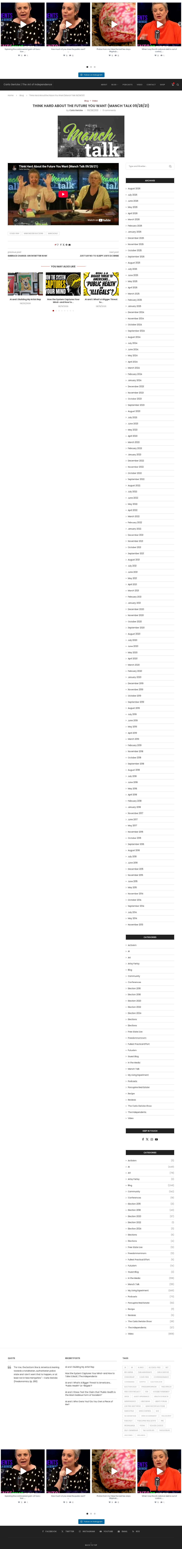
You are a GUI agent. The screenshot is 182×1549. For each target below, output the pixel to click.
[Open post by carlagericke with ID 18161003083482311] (114, 24)
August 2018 (134, 770)
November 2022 (136, 467)
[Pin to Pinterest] (66, 244)
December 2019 (135, 683)
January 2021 (134, 603)
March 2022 (133, 516)
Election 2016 (134, 988)
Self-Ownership (131, 1430)
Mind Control (145, 1411)
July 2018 (132, 776)
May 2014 (132, 918)
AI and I (141, 1367)
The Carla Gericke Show (140, 1106)
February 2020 (135, 671)
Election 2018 (134, 994)
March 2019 (133, 739)
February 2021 (134, 596)
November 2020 (136, 615)
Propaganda (129, 1425)
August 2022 (134, 485)
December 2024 (136, 312)
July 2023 (132, 417)
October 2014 (134, 900)
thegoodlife (164, 1430)
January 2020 (134, 677)
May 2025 (132, 281)
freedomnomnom (148, 1387)
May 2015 (132, 887)
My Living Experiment (138, 1075)
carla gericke (163, 1372)
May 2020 (132, 652)
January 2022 (134, 528)
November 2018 (135, 751)
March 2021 (133, 590)
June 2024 (133, 349)
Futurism (132, 1050)
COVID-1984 (14, 233)
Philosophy (166, 1416)
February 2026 (135, 225)
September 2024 (136, 331)
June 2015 (132, 881)
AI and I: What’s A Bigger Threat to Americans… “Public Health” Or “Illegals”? (88, 1384)
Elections (132, 1019)
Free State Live (135, 1031)
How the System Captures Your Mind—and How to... (63, 301)
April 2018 (132, 794)
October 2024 (135, 324)
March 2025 (133, 293)
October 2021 (134, 547)
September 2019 (136, 702)
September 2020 (136, 627)
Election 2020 (134, 1001)
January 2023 (134, 454)
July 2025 (132, 269)
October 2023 (135, 399)
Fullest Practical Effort (139, 1044)
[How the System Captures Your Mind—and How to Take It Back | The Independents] (63, 284)
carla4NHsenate (145, 1372)
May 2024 (133, 355)
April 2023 (132, 436)
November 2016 (135, 832)
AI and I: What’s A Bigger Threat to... (101, 301)
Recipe (131, 1093)
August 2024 (134, 337)
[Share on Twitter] (64, 244)
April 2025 (132, 287)
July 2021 (132, 566)
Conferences (134, 982)
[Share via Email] (70, 244)
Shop (162, 84)
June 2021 (132, 572)
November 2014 (135, 893)
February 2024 (135, 374)
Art (129, 957)
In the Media (134, 1062)
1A (125, 1367)
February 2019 (134, 745)
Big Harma (128, 1372)
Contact (151, 84)
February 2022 (135, 522)
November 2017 (135, 813)
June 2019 (133, 720)
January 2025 (134, 306)
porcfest (128, 1421)
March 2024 (134, 368)
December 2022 (136, 460)
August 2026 (134, 188)
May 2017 (132, 825)
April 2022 (132, 510)
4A (132, 1367)
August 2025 (134, 262)
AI (129, 951)
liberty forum (161, 1401)
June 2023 (133, 423)
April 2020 (132, 658)
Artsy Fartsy (133, 963)
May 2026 (132, 207)
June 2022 (133, 498)
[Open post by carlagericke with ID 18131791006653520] (68, 24)
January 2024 (134, 380)
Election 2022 (134, 1007)
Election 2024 (134, 1013)
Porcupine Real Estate (138, 1087)
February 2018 (134, 801)
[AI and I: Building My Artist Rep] (25, 284)
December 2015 (135, 869)
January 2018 (134, 807)
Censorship (129, 1377)
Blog (113, 84)
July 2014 (132, 912)
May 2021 (132, 578)
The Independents (137, 1112)
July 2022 (132, 491)
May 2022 (132, 504)
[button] (11, 291)
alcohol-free (155, 1367)
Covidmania (129, 1382)
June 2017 (133, 819)
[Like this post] (58, 244)
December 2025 (136, 238)
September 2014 (136, 906)
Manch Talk (133, 1069)
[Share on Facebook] (60, 244)
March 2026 (134, 219)
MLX (157, 1411)
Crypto (142, 1382)
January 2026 (134, 232)
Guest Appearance (141, 1396)
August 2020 (134, 634)
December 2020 (136, 609)
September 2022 (136, 479)
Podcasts (128, 84)
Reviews (132, 1100)
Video (139, 84)
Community (134, 976)
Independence (130, 1401)
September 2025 (136, 256)
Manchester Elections (33, 233)
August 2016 (134, 850)
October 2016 (134, 838)
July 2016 (132, 856)
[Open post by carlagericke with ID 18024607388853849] (159, 24)
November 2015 (135, 875)
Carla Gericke (76, 110)
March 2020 (134, 665)
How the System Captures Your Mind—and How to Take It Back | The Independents (90, 1375)
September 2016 (136, 844)
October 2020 (135, 621)
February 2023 (135, 448)
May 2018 (132, 788)
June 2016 (133, 862)
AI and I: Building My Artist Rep (25, 299)
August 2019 (134, 708)
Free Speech (166, 1387)
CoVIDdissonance (161, 1377)
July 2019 (132, 714)
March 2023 (133, 442)
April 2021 (132, 584)
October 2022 (135, 473)
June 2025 (133, 275)
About (104, 84)
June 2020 (133, 646)
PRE (162, 1421)
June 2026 (133, 201)
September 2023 (136, 405)
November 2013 (135, 924)
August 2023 (134, 411)
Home (11, 95)
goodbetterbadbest (161, 1392)
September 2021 (136, 553)
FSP (146, 1392)
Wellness (141, 1435)
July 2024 (132, 343)
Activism (132, 945)
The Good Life (148, 1430)
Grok (126, 1396)
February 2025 (135, 300)
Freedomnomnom (137, 1038)
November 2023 (136, 392)
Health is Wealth (161, 1396)
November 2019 (135, 689)
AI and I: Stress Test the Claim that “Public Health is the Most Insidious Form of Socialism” (90, 1393)
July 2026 (132, 195)
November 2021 (135, 541)
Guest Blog (133, 1056)
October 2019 (134, 695)
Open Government (149, 1416)
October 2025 (135, 250)
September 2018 (136, 763)
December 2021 (135, 535)
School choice (156, 1425)
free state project (132, 1392)
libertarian (145, 1401)
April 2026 (132, 213)
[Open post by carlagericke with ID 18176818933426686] (23, 24)
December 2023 (136, 386)
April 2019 (132, 733)
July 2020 (132, 640)
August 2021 (134, 559)
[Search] (177, 84)
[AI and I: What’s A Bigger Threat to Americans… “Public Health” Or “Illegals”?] (101, 284)
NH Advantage (130, 1416)
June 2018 (133, 782)
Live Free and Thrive (132, 1406)
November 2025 (136, 244)
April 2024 (133, 362)
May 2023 (132, 429)
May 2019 (132, 726)
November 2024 (136, 318)
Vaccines (128, 1435)
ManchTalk (53, 233)
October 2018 (134, 757)
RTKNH (142, 1425)
